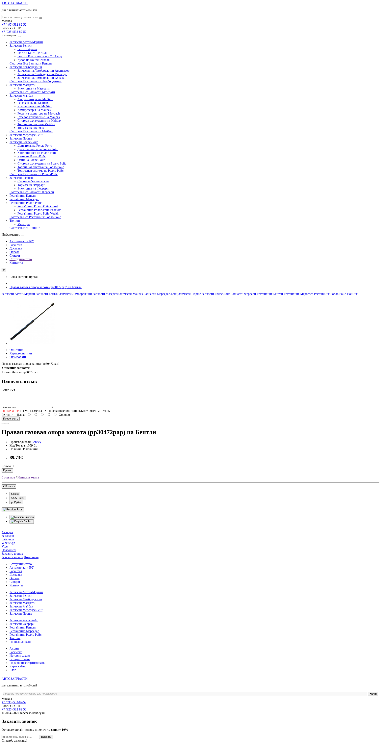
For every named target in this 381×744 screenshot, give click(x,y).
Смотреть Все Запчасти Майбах (31, 131)
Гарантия (16, 244)
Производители (20, 641)
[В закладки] (3, 423)
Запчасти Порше (21, 138)
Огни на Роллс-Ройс (31, 160)
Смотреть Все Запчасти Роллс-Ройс (34, 174)
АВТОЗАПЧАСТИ (15, 3)
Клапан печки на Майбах (34, 106)
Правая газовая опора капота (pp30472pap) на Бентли (46, 287)
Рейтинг (7, 414)
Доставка (16, 248)
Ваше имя (8, 390)
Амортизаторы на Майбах (35, 99)
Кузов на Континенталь (33, 60)
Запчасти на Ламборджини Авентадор (43, 70)
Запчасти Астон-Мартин (26, 42)
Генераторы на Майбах (33, 102)
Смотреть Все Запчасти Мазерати (32, 92)
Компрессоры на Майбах (34, 110)
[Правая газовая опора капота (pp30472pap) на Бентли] (32, 343)
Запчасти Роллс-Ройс (24, 142)
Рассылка (16, 652)
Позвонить (31, 557)
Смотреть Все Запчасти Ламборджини (36, 81)
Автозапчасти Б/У (22, 241)
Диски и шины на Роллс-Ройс (37, 149)
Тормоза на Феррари (31, 185)
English (27, 521)
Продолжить (10, 418)
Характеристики (21, 353)
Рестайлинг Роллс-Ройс (25, 202)
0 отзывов (8, 477)
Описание (16, 349)
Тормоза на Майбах (30, 127)
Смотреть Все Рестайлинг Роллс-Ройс (35, 217)
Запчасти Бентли (21, 45)
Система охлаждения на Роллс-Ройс (41, 163)
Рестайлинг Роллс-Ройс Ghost (37, 206)
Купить (7, 470)
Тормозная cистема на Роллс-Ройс (40, 170)
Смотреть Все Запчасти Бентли (31, 63)
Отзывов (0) (18, 357)
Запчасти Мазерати (23, 85)
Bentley (36, 442)
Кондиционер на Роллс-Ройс (36, 152)
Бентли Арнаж (27, 49)
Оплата (14, 252)
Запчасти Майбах (21, 95)
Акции (14, 648)
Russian (29, 517)
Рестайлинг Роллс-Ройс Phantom (39, 210)
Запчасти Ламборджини (26, 67)
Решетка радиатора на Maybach (38, 113)
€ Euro (15, 493)
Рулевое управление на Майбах (38, 117)
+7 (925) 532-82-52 (14, 31)
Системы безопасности (33, 181)
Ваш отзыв (9, 407)
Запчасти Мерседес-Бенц (26, 135)
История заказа (20, 655)
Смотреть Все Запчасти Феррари (32, 192)
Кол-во (6, 466)
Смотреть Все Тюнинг (25, 227)
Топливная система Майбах (36, 124)
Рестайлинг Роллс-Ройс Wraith (38, 213)
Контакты (16, 262)
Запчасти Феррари (22, 177)
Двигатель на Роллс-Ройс (34, 145)
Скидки (15, 255)
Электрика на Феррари (33, 188)
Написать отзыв (28, 477)
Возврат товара (20, 659)
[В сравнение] (7, 423)
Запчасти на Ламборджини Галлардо (42, 74)
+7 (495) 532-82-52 (14, 24)
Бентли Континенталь (32, 52)
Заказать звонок (12, 557)
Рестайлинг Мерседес (24, 199)
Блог (13, 670)
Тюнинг (15, 220)
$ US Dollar (17, 498)
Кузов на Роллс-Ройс (31, 156)
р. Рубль (16, 502)
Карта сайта (18, 666)
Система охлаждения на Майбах (39, 120)
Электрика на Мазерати (33, 88)
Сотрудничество (21, 259)
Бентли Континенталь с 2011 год (39, 56)
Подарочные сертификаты (27, 662)
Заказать (46, 736)
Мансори (23, 224)
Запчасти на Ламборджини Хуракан (41, 77)
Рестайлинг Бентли (23, 195)
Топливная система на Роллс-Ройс (40, 167)
